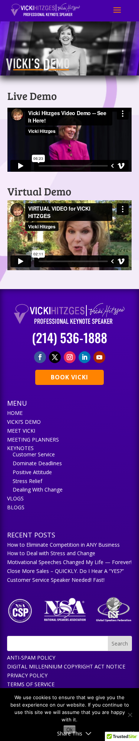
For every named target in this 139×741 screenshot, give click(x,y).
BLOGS (15, 507)
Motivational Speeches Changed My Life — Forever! (69, 562)
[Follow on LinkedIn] (84, 357)
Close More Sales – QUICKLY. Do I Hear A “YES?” (65, 570)
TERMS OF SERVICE (30, 684)
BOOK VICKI (69, 377)
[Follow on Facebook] (40, 357)
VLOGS (15, 498)
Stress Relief (27, 480)
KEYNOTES (20, 448)
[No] (129, 714)
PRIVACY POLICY (27, 675)
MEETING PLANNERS (33, 439)
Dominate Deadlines (37, 463)
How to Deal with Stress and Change (51, 553)
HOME (15, 412)
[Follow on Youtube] (99, 357)
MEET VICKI (21, 430)
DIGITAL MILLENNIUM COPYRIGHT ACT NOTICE (66, 666)
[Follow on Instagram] (70, 357)
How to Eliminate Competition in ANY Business (63, 544)
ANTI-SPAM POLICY (31, 657)
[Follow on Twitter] (55, 357)
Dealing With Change (38, 489)
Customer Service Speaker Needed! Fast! (56, 579)
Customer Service (34, 454)
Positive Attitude (32, 472)
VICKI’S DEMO (24, 421)
